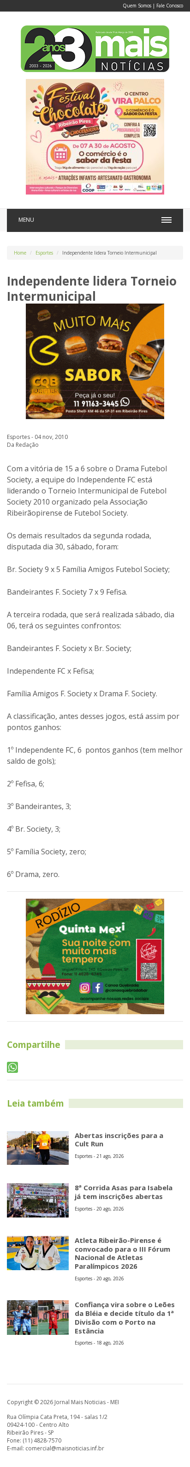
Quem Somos (137, 5)
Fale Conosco (169, 5)
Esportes (44, 253)
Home (20, 253)
